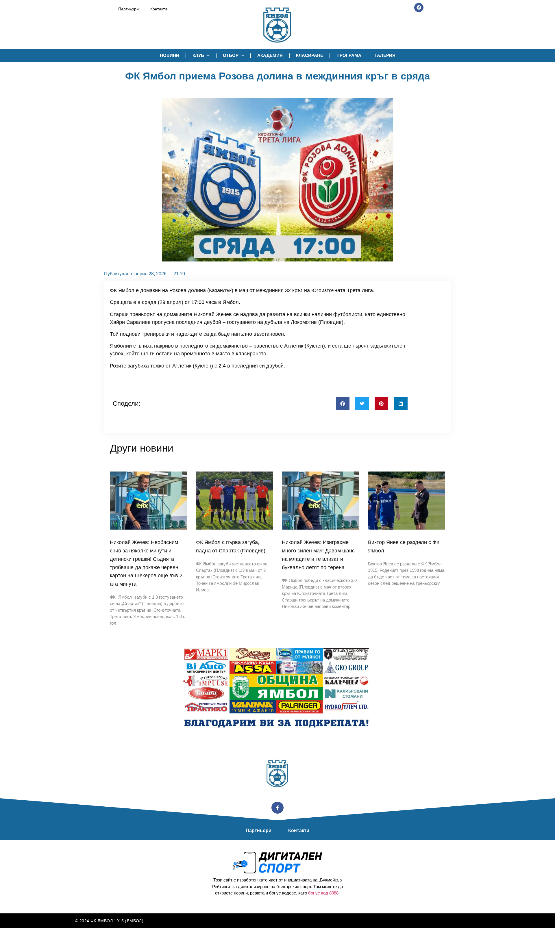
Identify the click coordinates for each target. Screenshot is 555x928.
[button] (342, 403)
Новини (169, 55)
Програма (348, 55)
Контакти (158, 9)
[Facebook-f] (277, 808)
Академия (270, 55)
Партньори (128, 9)
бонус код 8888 (323, 892)
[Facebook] (418, 7)
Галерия (385, 55)
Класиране (309, 55)
